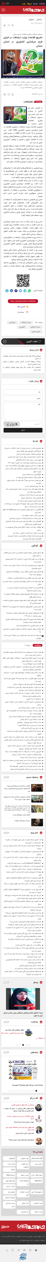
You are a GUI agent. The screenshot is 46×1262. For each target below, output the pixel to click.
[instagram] (14, 1251)
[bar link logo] (5, 4)
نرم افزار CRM (10, 1175)
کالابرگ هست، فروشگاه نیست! (21, 815)
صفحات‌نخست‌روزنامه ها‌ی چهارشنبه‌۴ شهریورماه (27, 1085)
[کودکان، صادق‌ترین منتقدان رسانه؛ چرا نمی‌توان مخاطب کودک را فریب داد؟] (36, 799)
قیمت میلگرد (38, 1212)
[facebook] (16, 290)
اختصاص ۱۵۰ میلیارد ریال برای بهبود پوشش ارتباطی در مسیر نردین (22, 368)
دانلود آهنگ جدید (36, 1175)
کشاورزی (22, 327)
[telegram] (24, 290)
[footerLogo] (30, 1226)
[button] (28, 1044)
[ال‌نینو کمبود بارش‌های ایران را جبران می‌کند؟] (38, 1141)
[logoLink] (33, 10)
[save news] (12, 25)
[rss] (8, 1251)
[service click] (24, 4)
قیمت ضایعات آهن (24, 1193)
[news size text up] (5, 94)
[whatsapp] (29, 290)
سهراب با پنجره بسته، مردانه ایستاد (24, 1122)
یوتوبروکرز (12, 1158)
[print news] (4, 25)
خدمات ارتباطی (35, 327)
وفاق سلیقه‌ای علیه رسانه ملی (24, 1030)
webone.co (38, 1181)
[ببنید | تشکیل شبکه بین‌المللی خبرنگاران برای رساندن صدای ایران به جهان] (23, 999)
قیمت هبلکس (37, 1203)
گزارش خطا (21, 307)
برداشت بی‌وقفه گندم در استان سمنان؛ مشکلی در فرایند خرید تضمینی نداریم (22, 363)
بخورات (13, 1169)
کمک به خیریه (10, 1186)
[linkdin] (11, 290)
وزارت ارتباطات (25, 322)
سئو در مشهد (25, 1175)
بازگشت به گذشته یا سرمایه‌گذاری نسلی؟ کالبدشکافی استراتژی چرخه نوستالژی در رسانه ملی (17, 788)
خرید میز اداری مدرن (10, 1205)
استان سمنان (36, 331)
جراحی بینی (38, 1164)
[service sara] (35, 4)
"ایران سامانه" (31, 1244)
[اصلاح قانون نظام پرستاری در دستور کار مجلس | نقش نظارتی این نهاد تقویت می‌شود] (38, 1108)
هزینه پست (11, 1164)
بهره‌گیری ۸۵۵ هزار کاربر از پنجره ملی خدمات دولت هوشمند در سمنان (22, 357)
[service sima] (29, 4)
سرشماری (12, 322)
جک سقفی (25, 1203)
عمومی (31, 19)
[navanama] (42, 4)
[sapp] (37, 1251)
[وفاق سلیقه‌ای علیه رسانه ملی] (38, 1032)
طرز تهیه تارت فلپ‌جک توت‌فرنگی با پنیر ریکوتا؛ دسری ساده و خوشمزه (22, 637)
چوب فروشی (25, 1158)
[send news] (9, 25)
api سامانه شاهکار (36, 1158)
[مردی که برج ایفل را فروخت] (36, 822)
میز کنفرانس (25, 1212)
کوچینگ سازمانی (10, 1197)
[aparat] (31, 1251)
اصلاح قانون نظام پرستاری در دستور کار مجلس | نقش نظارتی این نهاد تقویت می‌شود (19, 1109)
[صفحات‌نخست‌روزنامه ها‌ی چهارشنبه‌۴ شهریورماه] (23, 1070)
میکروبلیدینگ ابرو (37, 1192)
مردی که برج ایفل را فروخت (22, 820)
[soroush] (7, 290)
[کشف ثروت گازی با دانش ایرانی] (38, 1130)
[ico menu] (4, 10)
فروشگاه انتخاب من (24, 1182)
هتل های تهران (10, 1181)
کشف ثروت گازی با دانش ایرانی (25, 1133)
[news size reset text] (8, 94)
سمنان (39, 19)
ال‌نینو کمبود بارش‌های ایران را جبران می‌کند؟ (21, 1140)
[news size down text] (12, 94)
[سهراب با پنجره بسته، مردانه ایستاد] (38, 1119)
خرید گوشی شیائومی (25, 1165)
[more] (6, 777)
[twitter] (20, 290)
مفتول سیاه (11, 1192)
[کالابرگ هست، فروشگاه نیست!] (36, 810)
